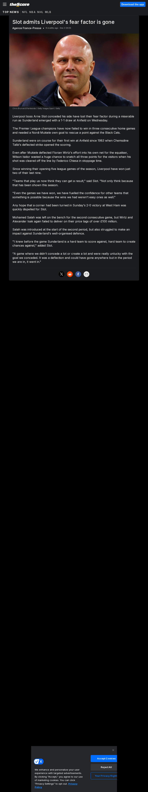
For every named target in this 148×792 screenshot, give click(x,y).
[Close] (113, 750)
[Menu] (4, 4)
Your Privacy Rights (106, 775)
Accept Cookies (106, 758)
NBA (32, 12)
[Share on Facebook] (78, 274)
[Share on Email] (86, 274)
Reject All (106, 767)
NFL (25, 12)
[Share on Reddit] (70, 274)
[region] (74, 769)
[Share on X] (61, 274)
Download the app (132, 4)
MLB (48, 12)
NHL (40, 12)
